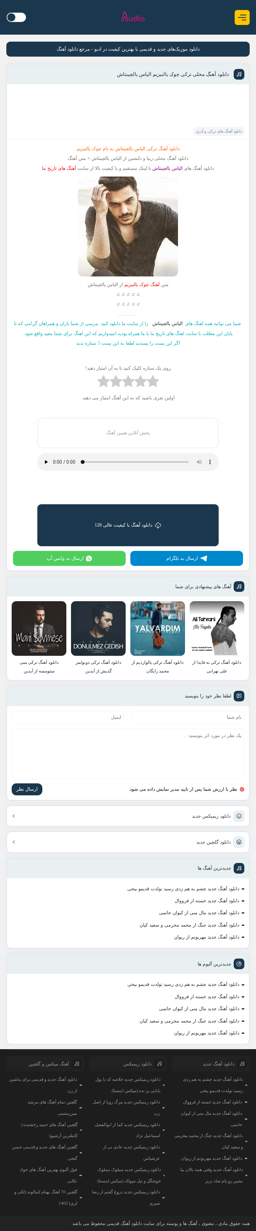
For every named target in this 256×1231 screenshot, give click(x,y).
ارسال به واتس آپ (65, 558)
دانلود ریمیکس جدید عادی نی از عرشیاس (131, 1152)
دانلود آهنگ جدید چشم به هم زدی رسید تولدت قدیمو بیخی (183, 888)
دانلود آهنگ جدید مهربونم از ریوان (206, 937)
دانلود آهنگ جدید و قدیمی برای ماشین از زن (43, 1085)
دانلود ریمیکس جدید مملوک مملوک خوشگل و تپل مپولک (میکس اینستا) (129, 1175)
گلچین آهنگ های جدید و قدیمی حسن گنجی (44, 1152)
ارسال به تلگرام (182, 558)
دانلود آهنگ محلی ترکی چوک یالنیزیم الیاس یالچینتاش (173, 74)
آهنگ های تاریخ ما (59, 168)
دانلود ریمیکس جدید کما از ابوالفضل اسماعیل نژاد (127, 1130)
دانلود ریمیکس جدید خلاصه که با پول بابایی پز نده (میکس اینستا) (128, 1085)
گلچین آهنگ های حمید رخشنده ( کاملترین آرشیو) (49, 1130)
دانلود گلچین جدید (213, 842)
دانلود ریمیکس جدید (211, 816)
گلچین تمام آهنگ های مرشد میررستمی (52, 1107)
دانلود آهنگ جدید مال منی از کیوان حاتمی (199, 912)
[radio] (153, 383)
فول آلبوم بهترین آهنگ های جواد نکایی (48, 1175)
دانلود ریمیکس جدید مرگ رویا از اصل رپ (126, 1107)
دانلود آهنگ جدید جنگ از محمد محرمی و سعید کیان (189, 925)
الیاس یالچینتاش (168, 323)
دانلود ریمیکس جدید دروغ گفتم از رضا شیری (126, 1197)
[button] (242, 17)
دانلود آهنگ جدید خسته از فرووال (207, 900)
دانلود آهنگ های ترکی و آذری (219, 131)
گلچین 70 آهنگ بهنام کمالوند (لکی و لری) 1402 (45, 1197)
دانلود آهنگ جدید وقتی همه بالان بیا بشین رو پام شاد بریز (211, 1175)
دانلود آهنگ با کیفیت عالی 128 (123, 525)
